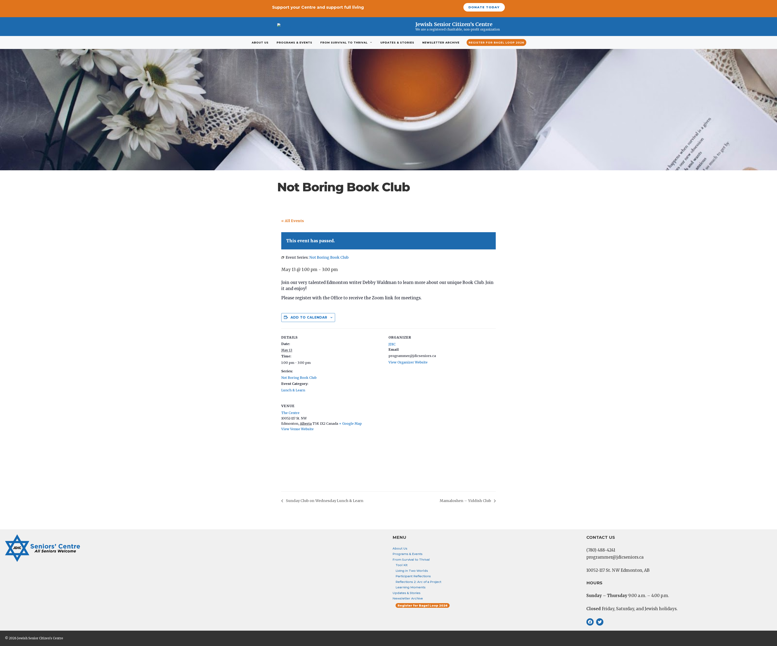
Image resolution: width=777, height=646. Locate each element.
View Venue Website (297, 429)
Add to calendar (309, 317)
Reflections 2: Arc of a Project (418, 582)
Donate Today (484, 7)
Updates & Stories (397, 42)
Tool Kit (402, 565)
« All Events (292, 220)
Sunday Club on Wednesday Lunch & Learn (324, 500)
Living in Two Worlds (412, 571)
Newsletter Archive (441, 42)
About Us (260, 42)
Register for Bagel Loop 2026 (496, 42)
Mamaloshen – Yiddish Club (466, 500)
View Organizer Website (408, 362)
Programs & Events (294, 42)
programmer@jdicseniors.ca (615, 557)
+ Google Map (350, 423)
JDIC (392, 344)
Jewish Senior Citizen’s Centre (454, 24)
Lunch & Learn (293, 390)
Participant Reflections (413, 576)
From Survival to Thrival (344, 42)
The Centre (290, 413)
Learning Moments (411, 587)
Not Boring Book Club (298, 378)
